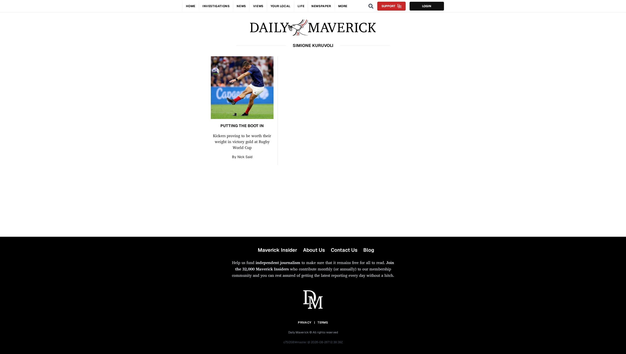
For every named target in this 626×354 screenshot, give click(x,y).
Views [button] (258, 6)
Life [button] (301, 6)
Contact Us (344, 250)
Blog (368, 250)
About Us (314, 250)
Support (388, 6)
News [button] (241, 6)
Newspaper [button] (321, 6)
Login (426, 6)
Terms (323, 322)
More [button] (342, 6)
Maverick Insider (277, 250)
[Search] (370, 6)
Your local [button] (280, 6)
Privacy (304, 322)
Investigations (215, 6)
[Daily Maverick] (313, 28)
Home (190, 6)
